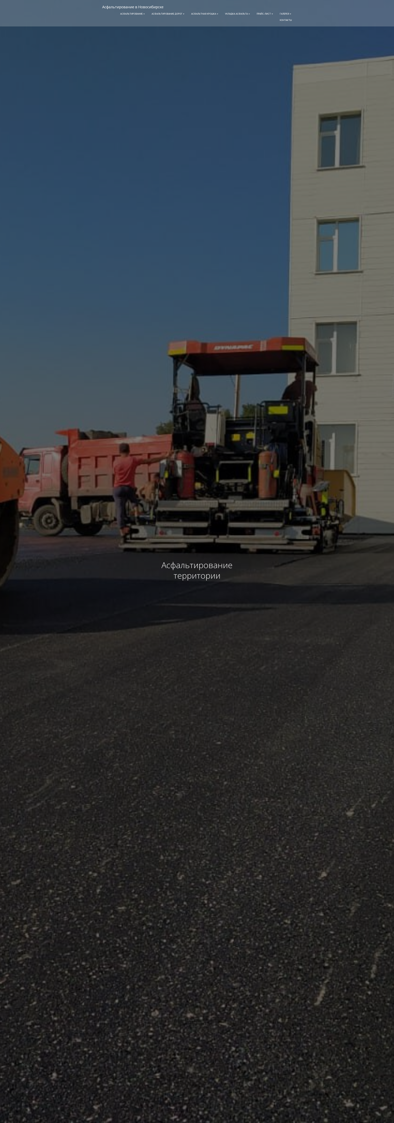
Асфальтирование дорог (167, 14)
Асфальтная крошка (203, 14)
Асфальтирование (131, 14)
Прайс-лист (264, 14)
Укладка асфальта (236, 14)
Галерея (284, 14)
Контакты (286, 20)
